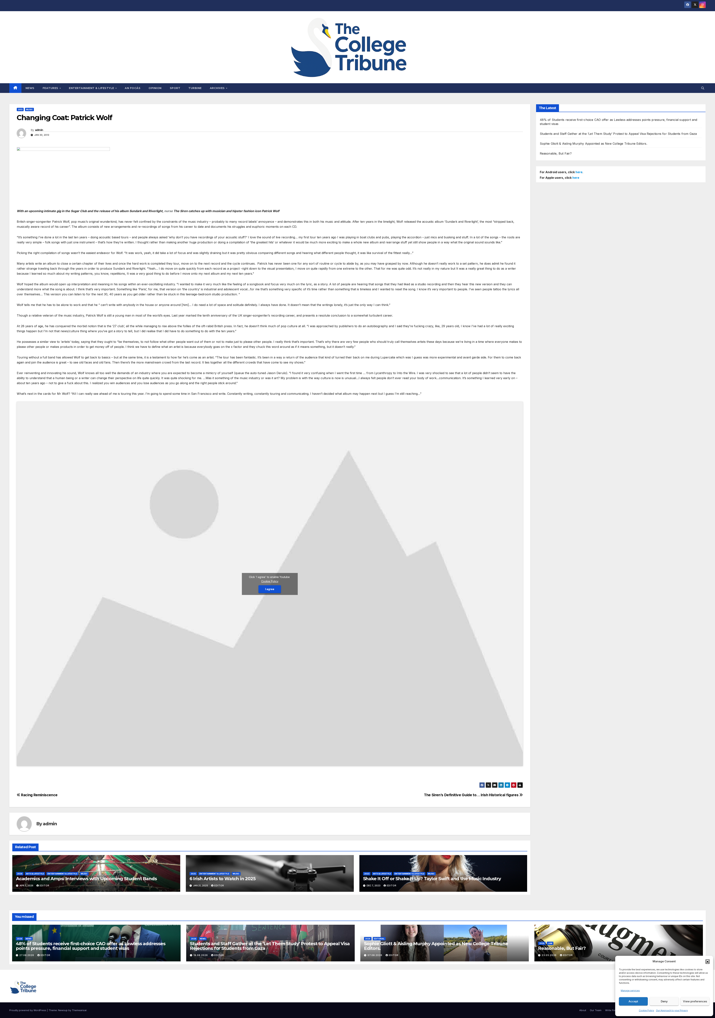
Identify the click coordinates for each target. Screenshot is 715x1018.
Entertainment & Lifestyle (92, 88)
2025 (193, 874)
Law (550, 943)
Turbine (195, 88)
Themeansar (79, 1010)
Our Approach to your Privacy (672, 1010)
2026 (19, 874)
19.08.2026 (201, 955)
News (30, 88)
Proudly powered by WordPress (28, 1010)
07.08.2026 (375, 955)
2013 (20, 109)
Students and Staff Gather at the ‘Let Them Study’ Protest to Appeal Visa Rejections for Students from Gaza (618, 134)
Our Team (595, 1010)
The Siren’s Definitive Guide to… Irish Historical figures (471, 795)
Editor (44, 885)
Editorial (379, 939)
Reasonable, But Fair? (556, 153)
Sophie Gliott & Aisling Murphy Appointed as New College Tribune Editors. (593, 143)
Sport (175, 88)
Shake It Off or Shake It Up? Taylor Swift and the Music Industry (432, 878)
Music (29, 109)
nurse (168, 211)
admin (39, 130)
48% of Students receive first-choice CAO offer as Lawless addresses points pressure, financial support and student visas (90, 946)
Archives (218, 88)
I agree (269, 589)
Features (51, 88)
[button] (707, 961)
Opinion (155, 88)
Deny (664, 1001)
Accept (633, 1001)
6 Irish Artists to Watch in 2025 (222, 878)
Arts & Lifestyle (35, 874)
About (582, 1010)
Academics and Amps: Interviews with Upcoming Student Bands (87, 878)
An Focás (132, 88)
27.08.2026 (27, 955)
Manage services (630, 990)
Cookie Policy (646, 1010)
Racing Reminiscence (39, 795)
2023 (366, 874)
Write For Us (612, 1010)
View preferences (695, 1001)
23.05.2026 (549, 955)
